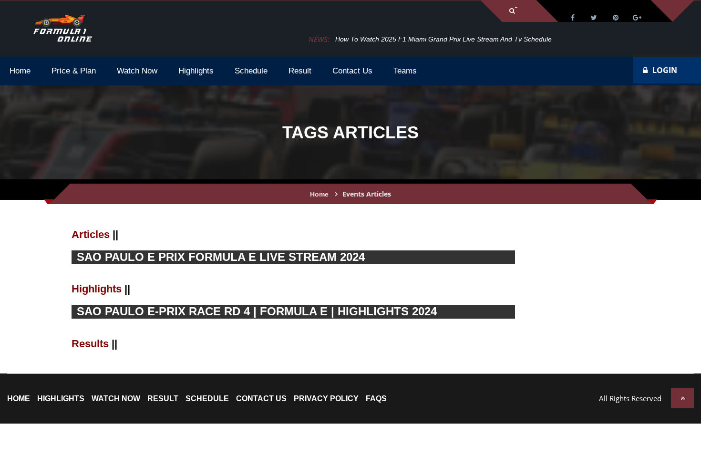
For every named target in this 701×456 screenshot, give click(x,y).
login (664, 70)
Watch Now (116, 399)
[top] (682, 398)
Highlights (60, 399)
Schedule (207, 399)
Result (162, 399)
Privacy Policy (326, 399)
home (18, 399)
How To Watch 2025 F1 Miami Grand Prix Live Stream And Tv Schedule (443, 39)
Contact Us (261, 399)
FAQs (376, 399)
